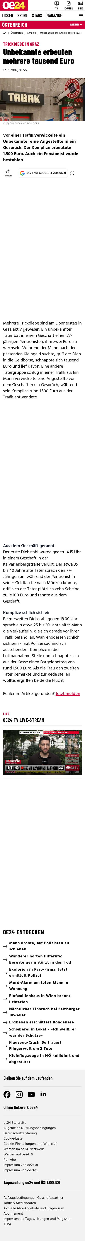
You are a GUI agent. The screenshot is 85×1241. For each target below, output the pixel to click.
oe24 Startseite (14, 1123)
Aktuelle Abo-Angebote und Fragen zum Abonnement (33, 1211)
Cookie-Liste (12, 1139)
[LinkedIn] (43, 1094)
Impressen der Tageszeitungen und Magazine (37, 1219)
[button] (43, 753)
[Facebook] (6, 1094)
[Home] (5, 33)
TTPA (7, 1224)
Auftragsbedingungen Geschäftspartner (33, 1198)
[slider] (25, 767)
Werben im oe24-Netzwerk (23, 1149)
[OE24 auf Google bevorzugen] (72, 173)
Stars (37, 15)
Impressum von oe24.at (20, 1165)
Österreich (14, 25)
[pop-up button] (68, 767)
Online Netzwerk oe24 (20, 1107)
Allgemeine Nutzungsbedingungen (29, 1128)
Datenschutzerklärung (20, 1133)
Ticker (7, 15)
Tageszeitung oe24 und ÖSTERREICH (31, 1182)
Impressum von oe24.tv (20, 1170)
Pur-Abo (9, 1160)
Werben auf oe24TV (18, 1154)
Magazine (54, 15)
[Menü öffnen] (80, 15)
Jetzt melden (68, 694)
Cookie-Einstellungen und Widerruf (29, 1144)
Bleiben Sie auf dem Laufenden (28, 1078)
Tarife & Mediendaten (19, 1203)
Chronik (31, 33)
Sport (22, 15)
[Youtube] (31, 1094)
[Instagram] (19, 1094)
